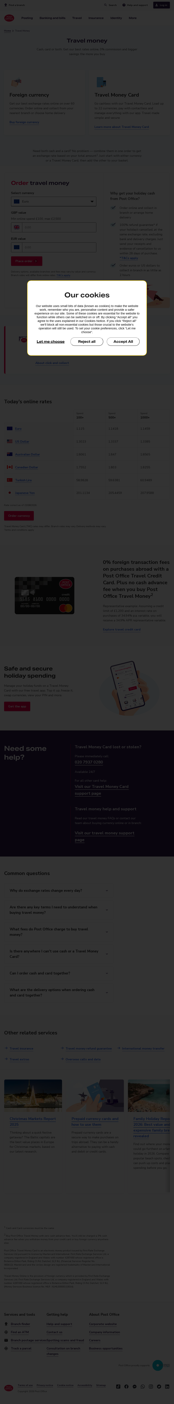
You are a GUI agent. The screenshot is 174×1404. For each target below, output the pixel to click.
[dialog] (87, 318)
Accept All (123, 341)
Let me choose (51, 341)
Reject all (86, 341)
